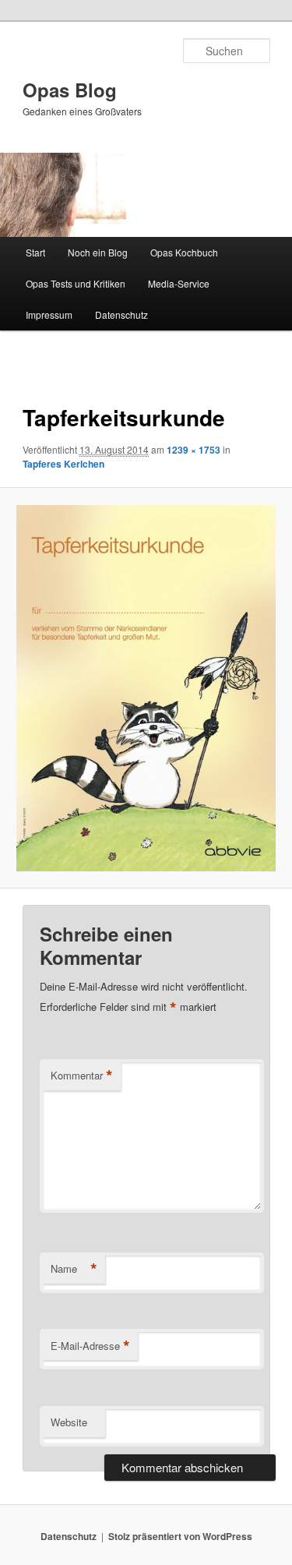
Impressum (49, 314)
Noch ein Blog (98, 252)
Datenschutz (121, 314)
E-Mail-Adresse (90, 1346)
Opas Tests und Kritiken (75, 283)
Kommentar (82, 1075)
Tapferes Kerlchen (63, 464)
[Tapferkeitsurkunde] (145, 688)
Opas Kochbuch (184, 252)
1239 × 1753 (193, 450)
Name (74, 1268)
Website (69, 1422)
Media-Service (178, 283)
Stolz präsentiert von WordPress (180, 1536)
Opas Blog (70, 89)
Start (35, 252)
